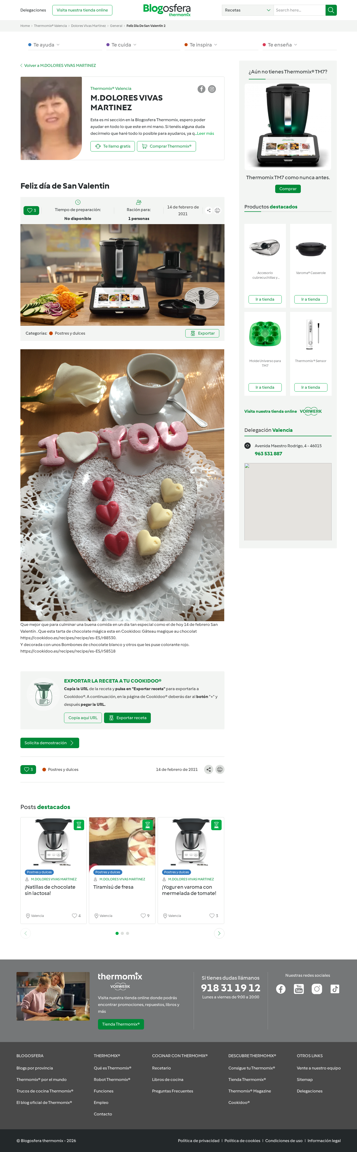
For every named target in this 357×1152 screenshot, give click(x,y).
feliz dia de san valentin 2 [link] (145, 26)
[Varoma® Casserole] (310, 246)
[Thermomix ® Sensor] (310, 334)
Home (25, 26)
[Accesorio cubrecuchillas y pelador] (265, 246)
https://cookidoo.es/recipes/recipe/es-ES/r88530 (68, 637)
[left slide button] (25, 933)
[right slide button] (219, 933)
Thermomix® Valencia (50, 26)
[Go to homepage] (167, 10)
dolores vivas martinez (88, 26)
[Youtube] (299, 989)
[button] (248, 10)
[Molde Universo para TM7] (265, 334)
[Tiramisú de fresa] (122, 847)
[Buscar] (331, 10)
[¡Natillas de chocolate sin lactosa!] (54, 847)
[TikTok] (335, 989)
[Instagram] (317, 989)
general (116, 26)
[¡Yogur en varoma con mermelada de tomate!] (191, 847)
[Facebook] (281, 989)
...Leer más (204, 133)
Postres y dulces (39, 872)
